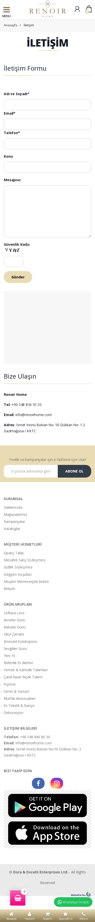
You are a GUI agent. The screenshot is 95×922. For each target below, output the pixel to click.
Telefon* (12, 133)
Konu (8, 156)
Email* (9, 113)
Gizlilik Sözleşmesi (18, 567)
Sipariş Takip (14, 552)
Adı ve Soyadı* (16, 94)
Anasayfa (10, 25)
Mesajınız (12, 180)
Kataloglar (12, 528)
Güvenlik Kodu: (17, 244)
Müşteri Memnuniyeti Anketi (26, 581)
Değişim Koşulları (18, 574)
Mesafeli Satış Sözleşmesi (24, 560)
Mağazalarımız (15, 514)
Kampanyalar (14, 521)
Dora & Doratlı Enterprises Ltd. (40, 872)
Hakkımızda (13, 507)
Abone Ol (74, 471)
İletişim (9, 588)
